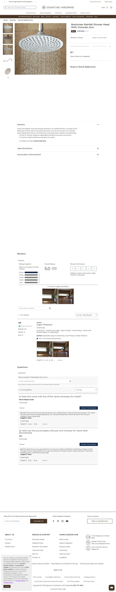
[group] (21, 2)
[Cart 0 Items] (111, 7)
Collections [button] (58, 13)
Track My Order (38, 550)
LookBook (63, 557)
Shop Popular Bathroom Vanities (91, 564)
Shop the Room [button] (31, 13)
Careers (8, 543)
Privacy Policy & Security (72, 577)
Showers (13, 20)
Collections (63, 550)
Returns (35, 554)
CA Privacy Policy (88, 581)
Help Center (108, 2)
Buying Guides (64, 547)
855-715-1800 (26, 1)
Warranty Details (38, 539)
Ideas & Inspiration (65, 543)
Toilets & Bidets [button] (65, 16)
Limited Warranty (39, 141)
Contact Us (36, 557)
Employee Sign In (89, 577)
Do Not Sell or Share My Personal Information (48, 581)
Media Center (10, 547)
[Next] (36, 1)
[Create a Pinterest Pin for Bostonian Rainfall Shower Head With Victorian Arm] (73, 31)
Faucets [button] (48, 16)
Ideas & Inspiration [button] (45, 13)
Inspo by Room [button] (85, 13)
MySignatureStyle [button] (71, 13)
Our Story (8, 539)
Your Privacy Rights (73, 581)
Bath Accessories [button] (78, 16)
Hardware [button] (89, 16)
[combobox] (20, 7)
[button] (30, 556)
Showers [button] (56, 16)
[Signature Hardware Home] (58, 7)
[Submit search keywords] (6, 7)
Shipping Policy (37, 543)
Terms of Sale (37, 577)
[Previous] (5, 1)
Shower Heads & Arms (25, 20)
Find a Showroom (95, 2)
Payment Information (40, 547)
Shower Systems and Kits (40, 564)
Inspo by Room (64, 554)
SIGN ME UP (38, 521)
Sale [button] (96, 16)
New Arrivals (63, 539)
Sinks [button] (42, 16)
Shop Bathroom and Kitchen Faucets (64, 564)
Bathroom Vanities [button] (25, 16)
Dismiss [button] (7, 586)
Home (6, 20)
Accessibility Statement (52, 577)
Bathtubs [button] (36, 16)
